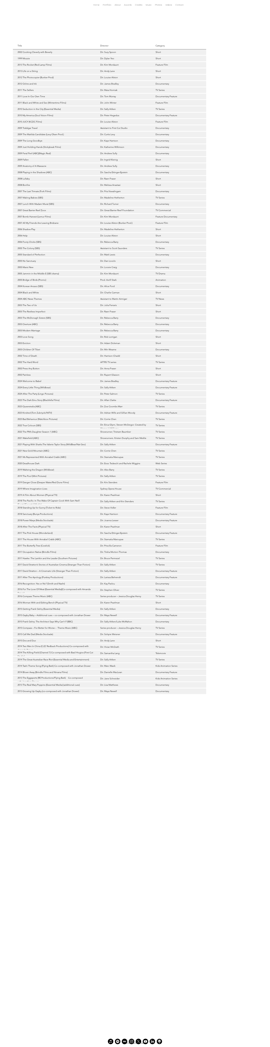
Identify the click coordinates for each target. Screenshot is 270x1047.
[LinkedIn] (152, 1041)
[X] (138, 1041)
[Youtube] (145, 1041)
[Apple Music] (110, 1041)
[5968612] (124, 1041)
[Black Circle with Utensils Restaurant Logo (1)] (159, 1041)
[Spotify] (117, 1041)
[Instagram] (131, 1041)
